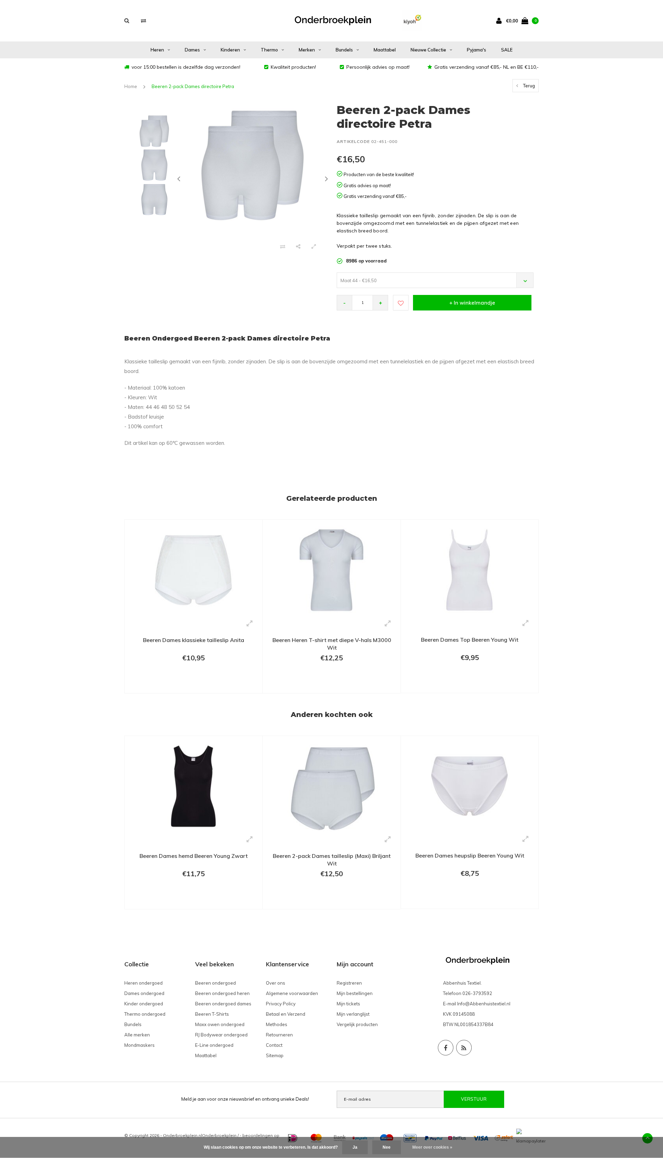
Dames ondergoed (144, 993)
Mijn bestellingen (355, 993)
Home (130, 86)
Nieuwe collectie (428, 49)
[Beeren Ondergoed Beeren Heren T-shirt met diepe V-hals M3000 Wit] (331, 569)
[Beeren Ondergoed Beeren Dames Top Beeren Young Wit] (469, 569)
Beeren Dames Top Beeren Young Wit (469, 639)
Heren (157, 49)
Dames (192, 49)
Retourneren (279, 1034)
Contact (274, 1045)
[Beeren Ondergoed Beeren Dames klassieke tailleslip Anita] (193, 569)
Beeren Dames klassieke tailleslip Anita (193, 640)
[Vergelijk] (143, 20)
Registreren (349, 983)
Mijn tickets (348, 1003)
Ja (355, 1147)
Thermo (269, 49)
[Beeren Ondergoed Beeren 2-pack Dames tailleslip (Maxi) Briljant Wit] (331, 785)
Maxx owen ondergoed (219, 1024)
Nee (387, 1147)
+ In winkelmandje (472, 302)
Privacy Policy (281, 1003)
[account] (500, 20)
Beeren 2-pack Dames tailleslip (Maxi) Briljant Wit (332, 859)
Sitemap (275, 1055)
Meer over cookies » (432, 1147)
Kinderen (230, 49)
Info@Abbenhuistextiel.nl (483, 1003)
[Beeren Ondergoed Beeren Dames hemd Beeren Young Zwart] (193, 785)
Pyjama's (476, 49)
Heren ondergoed (143, 983)
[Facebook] (445, 1047)
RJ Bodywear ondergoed (221, 1034)
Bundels (344, 49)
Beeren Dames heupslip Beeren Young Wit (469, 855)
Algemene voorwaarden (292, 993)
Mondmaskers (139, 1045)
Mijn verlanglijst (353, 1014)
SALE (506, 49)
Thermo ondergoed (144, 1014)
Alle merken (137, 1034)
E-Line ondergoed (214, 1045)
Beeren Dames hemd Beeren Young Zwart (194, 855)
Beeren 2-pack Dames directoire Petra (193, 86)
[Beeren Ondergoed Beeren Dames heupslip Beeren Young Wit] (469, 785)
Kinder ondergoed (143, 1003)
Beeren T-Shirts (212, 1014)
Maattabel (385, 49)
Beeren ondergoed (215, 983)
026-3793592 (477, 993)
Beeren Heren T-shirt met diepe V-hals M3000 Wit (331, 644)
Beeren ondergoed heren (222, 993)
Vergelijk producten (357, 1024)
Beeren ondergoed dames (223, 1003)
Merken (307, 49)
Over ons (275, 983)
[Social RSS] (464, 1047)
